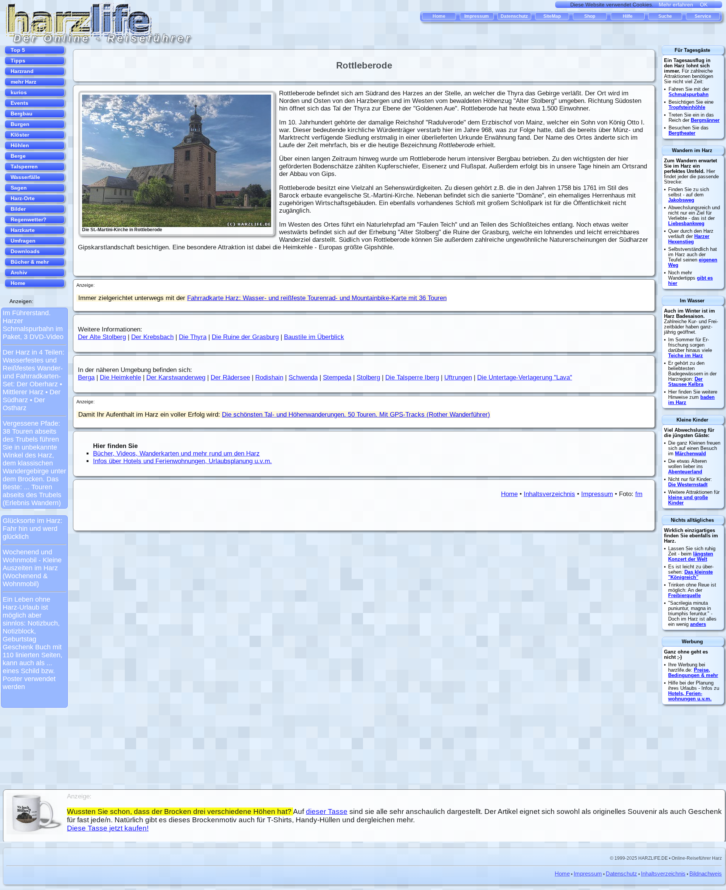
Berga (86, 377)
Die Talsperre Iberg (412, 377)
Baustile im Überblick (314, 337)
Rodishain (269, 377)
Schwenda (303, 377)
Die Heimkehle (120, 377)
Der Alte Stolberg (102, 337)
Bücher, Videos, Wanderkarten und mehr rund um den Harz (176, 453)
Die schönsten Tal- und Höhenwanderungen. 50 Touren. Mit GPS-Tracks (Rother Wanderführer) (356, 414)
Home (509, 494)
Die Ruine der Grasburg (245, 337)
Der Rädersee (230, 377)
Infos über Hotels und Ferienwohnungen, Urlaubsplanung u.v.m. (182, 461)
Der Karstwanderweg (175, 377)
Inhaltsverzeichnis (549, 494)
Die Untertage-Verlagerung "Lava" (524, 377)
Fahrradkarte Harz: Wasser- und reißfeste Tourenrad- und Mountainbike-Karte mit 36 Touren (317, 298)
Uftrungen (458, 377)
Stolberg (368, 377)
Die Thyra (192, 337)
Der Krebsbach (152, 337)
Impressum (597, 494)
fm (638, 494)
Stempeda (337, 377)
